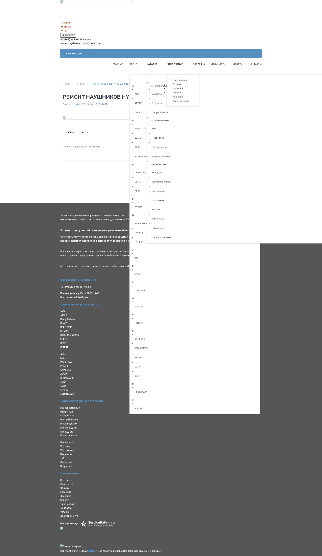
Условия (64, 512)
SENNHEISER (67, 393)
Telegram (65, 22)
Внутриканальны (69, 419)
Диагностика (67, 504)
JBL (62, 354)
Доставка (66, 508)
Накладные (66, 442)
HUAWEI (64, 331)
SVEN (63, 381)
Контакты (66, 480)
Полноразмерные (70, 407)
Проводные (66, 431)
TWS (62, 458)
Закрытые (66, 466)
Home (66, 83)
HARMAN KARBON (69, 335)
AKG (62, 311)
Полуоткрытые (68, 435)
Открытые (66, 462)
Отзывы (64, 488)
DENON (64, 347)
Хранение (65, 496)
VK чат (64, 30)
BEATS (64, 323)
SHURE (64, 389)
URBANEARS (67, 378)
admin (78, 104)
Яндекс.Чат (68, 35)
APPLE (63, 315)
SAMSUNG (65, 369)
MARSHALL (66, 361)
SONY (63, 385)
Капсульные (67, 415)
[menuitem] (117, 64)
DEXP (63, 343)
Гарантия (65, 492)
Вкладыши (66, 454)
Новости (84, 132)
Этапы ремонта (69, 516)
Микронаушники (69, 423)
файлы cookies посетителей (100, 266)
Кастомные (66, 450)
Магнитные (66, 411)
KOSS (63, 358)
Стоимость (66, 484)
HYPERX (80, 83)
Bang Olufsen (67, 319)
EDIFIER (64, 339)
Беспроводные (68, 427)
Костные (65, 446)
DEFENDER (66, 327)
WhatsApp (65, 26)
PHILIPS (64, 365)
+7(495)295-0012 (71, 286)
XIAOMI (64, 374)
